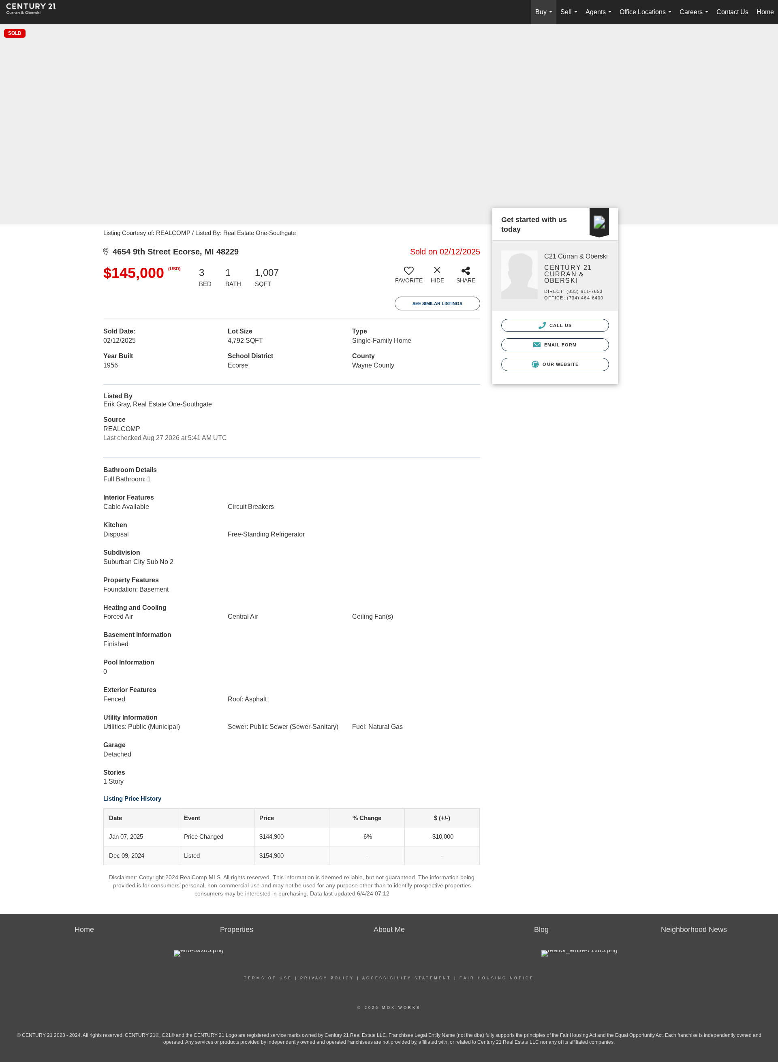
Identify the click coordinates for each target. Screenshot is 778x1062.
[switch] (409, 278)
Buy (545, 16)
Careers (696, 16)
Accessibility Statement (406, 978)
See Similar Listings (437, 303)
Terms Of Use (268, 978)
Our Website (560, 364)
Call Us (560, 325)
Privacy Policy (327, 978)
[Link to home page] (35, 12)
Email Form (559, 344)
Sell (570, 16)
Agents (600, 16)
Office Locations (647, 16)
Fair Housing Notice (497, 978)
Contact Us (732, 12)
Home (765, 12)
